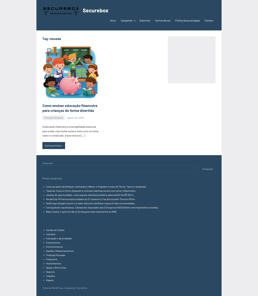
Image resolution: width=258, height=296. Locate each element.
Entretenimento (54, 246)
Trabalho (50, 276)
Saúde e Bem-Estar (56, 267)
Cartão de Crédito (55, 230)
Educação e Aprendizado (59, 238)
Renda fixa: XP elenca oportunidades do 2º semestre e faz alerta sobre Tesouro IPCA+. (91, 199)
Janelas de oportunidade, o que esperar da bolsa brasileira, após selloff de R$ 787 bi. (90, 195)
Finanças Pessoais (53, 117)
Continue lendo (53, 145)
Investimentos (53, 263)
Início (113, 20)
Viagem (50, 280)
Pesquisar (47, 163)
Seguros (50, 271)
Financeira (51, 259)
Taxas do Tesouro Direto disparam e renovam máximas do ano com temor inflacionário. (91, 190)
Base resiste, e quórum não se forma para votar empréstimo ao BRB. (81, 211)
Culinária (50, 234)
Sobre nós (144, 20)
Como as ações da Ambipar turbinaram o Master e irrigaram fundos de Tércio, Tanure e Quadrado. (96, 186)
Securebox (95, 10)
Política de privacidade (187, 20)
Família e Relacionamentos (60, 250)
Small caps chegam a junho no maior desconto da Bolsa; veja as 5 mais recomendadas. (90, 203)
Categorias (126, 20)
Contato (209, 20)
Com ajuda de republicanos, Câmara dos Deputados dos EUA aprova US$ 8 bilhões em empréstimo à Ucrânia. (102, 207)
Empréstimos (53, 242)
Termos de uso (163, 20)
